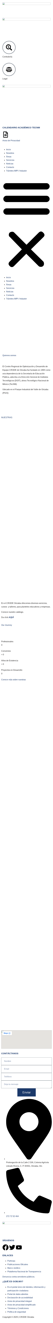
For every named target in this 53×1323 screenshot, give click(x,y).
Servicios (10, 160)
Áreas (8, 157)
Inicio (8, 149)
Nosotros (10, 153)
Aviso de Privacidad (11, 141)
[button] (26, 224)
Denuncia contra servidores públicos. (18, 1277)
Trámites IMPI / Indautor (16, 171)
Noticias (9, 164)
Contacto (10, 167)
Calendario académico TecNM (21, 127)
